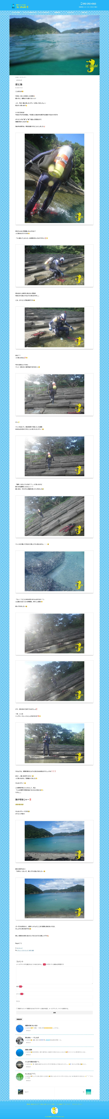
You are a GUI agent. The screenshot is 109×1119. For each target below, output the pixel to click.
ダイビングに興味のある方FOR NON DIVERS (29, 13)
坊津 (30, 950)
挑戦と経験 (28, 1050)
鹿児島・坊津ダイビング (32, 1104)
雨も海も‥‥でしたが (32, 1038)
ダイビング (19, 948)
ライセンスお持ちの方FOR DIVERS (43, 13)
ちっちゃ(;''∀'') (30, 1074)
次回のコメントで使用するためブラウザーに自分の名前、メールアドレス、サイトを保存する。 (43, 1008)
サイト (18, 1001)
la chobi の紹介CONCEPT (16, 13)
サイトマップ (67, 1104)
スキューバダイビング (22, 950)
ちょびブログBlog (70, 13)
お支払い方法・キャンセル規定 (47, 1104)
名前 (19, 986)
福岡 (33, 950)
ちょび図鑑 (59, 1104)
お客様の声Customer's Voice (57, 13)
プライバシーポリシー (77, 1104)
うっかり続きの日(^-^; (32, 1062)
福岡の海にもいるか (31, 1025)
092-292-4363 (89, 4)
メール (20, 994)
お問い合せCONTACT (84, 13)
